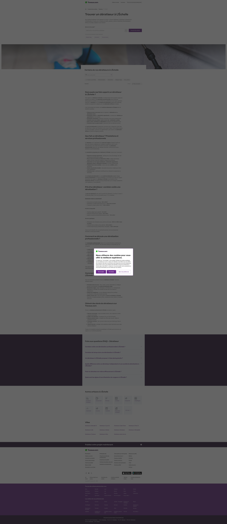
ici (112, 266)
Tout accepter (101, 271)
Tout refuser (111, 271)
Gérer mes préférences (124, 271)
